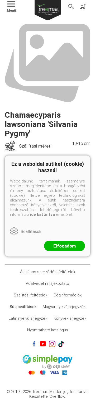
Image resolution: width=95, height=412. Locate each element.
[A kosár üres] (83, 6)
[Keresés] (71, 7)
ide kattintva (42, 214)
